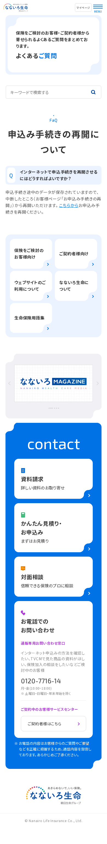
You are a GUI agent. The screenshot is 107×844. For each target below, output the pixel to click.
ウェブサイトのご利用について (30, 285)
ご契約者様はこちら (44, 723)
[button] (20, 383)
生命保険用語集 (29, 318)
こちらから (68, 205)
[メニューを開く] (98, 5)
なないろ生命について (74, 285)
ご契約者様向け (74, 253)
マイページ (83, 7)
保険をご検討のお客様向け (29, 253)
